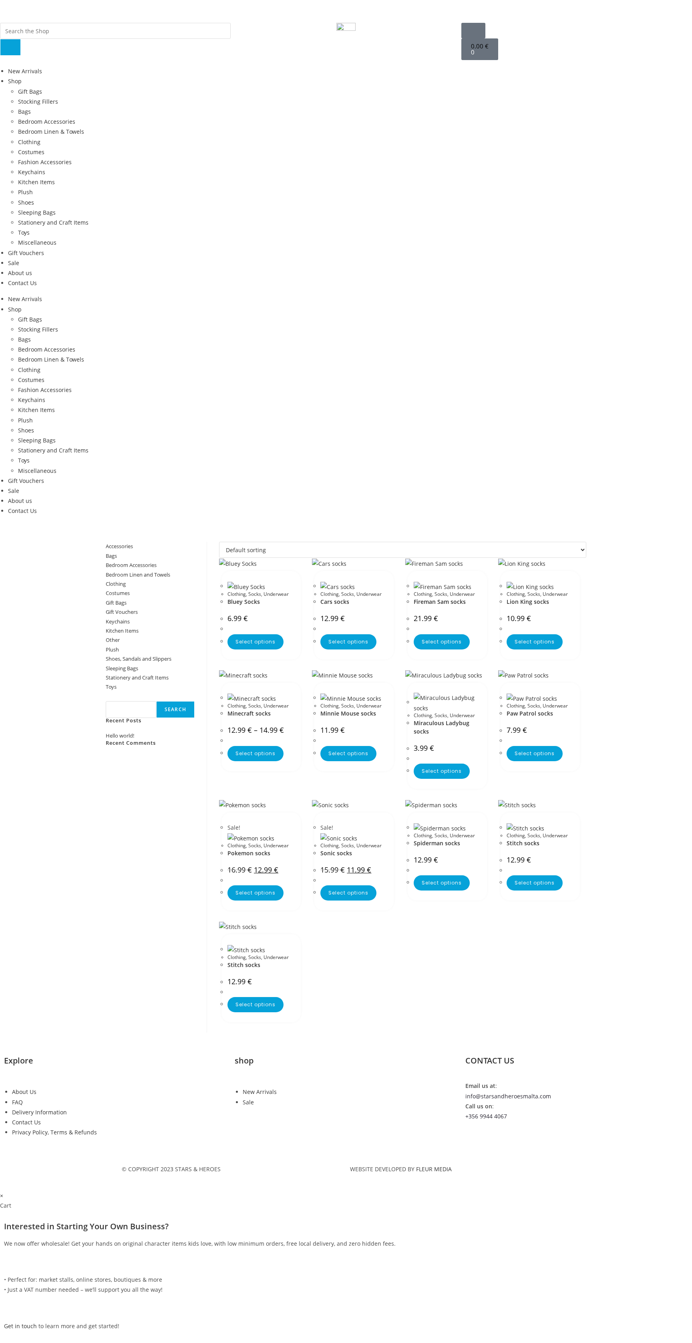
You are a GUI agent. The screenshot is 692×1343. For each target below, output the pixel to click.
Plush (25, 192)
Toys (24, 232)
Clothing (29, 142)
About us (20, 273)
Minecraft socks (249, 713)
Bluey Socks (243, 601)
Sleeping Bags (37, 212)
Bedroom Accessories (46, 121)
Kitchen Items (36, 182)
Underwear (276, 594)
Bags (24, 111)
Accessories (119, 546)
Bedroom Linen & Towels (51, 131)
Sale (13, 263)
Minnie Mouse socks (348, 713)
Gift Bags (30, 91)
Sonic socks (336, 853)
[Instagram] (454, 10)
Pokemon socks (248, 853)
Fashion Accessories (45, 162)
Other (113, 639)
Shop (15, 81)
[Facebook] (475, 1139)
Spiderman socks (437, 843)
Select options (255, 641)
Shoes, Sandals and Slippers (138, 658)
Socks (254, 594)
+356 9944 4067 (486, 1116)
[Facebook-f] (432, 10)
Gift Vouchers (26, 253)
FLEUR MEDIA (434, 1169)
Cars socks (334, 601)
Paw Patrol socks (530, 713)
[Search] (10, 47)
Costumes (31, 152)
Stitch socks (523, 843)
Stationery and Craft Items (53, 222)
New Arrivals (25, 71)
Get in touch (20, 1326)
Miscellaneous (37, 242)
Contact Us (22, 283)
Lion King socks (528, 601)
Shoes (26, 202)
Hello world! (120, 735)
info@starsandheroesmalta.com (508, 1096)
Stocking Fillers (38, 101)
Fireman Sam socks (440, 601)
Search (115, 696)
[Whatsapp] (475, 10)
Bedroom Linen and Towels (138, 574)
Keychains (31, 172)
